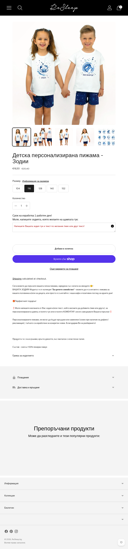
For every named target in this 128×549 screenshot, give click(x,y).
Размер (16, 181)
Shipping (17, 278)
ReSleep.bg (17, 539)
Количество (18, 198)
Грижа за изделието (23, 355)
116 (29, 188)
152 (63, 188)
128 (40, 188)
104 (18, 188)
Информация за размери (35, 181)
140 (52, 188)
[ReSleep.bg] (64, 7)
